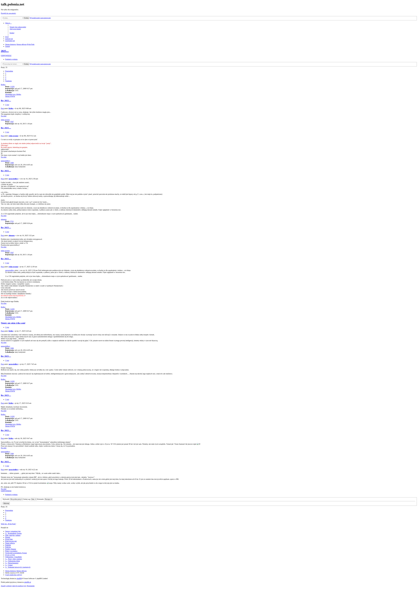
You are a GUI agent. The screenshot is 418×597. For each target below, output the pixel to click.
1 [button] (5, 73)
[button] (9, 71)
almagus (4, 219)
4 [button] (5, 79)
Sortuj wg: (27, 499)
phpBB (19, 578)
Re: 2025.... (6, 100)
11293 (12, 86)
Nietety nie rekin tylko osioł (13, 323)
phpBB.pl (27, 582)
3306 (12, 163)
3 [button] (5, 77)
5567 (12, 122)
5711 (12, 221)
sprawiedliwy (5, 161)
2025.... (5, 51)
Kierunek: (40, 499)
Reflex (3, 85)
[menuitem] (18, 27)
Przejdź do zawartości (8, 13)
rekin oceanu (5, 120)
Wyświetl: (6, 499)
